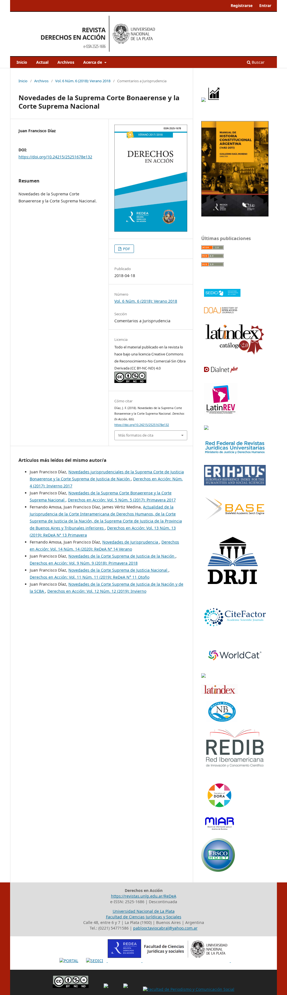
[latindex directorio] (219, 692)
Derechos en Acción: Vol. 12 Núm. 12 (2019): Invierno (96, 591)
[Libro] (235, 215)
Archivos (65, 62)
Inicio (22, 62)
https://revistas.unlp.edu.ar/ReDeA (143, 896)
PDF (126, 248)
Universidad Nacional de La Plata (144, 911)
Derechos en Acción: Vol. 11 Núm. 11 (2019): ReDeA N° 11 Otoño (89, 577)
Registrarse (242, 5)
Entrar (265, 5)
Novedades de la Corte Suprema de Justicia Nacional (118, 570)
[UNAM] (203, 676)
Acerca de (93, 62)
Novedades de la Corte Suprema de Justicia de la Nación (121, 556)
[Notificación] (203, 100)
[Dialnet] (221, 371)
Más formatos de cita (135, 435)
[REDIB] (235, 767)
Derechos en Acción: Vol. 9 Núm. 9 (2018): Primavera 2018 (84, 563)
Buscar (258, 62)
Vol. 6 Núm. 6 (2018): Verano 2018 (82, 80)
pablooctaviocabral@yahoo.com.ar (165, 928)
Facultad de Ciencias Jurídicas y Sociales (143, 916)
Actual (42, 62)
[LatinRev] (221, 413)
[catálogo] (235, 354)
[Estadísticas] (214, 100)
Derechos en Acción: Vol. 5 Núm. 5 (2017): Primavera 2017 (122, 500)
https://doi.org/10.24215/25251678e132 (55, 156)
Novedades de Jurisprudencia (130, 542)
